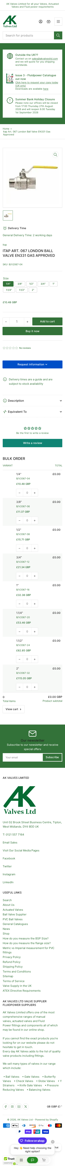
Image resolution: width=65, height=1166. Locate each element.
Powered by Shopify (46, 1119)
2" (33, 289)
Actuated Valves (13, 909)
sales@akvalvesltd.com (45, 58)
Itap (5, 244)
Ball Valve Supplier (15, 914)
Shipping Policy (13, 966)
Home (6, 128)
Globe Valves (46, 1081)
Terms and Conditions (17, 971)
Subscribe (52, 757)
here (45, 88)
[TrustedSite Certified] (13, 1160)
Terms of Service (14, 981)
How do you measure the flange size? (27, 943)
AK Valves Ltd (25, 1119)
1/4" (8, 283)
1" (54, 283)
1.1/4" (9, 289)
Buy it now (32, 331)
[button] (10, 348)
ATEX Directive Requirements (22, 990)
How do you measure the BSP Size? (26, 938)
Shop (6, 933)
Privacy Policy (12, 957)
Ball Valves (12, 1076)
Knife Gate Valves (31, 1085)
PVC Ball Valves (13, 919)
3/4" (43, 283)
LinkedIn (8, 882)
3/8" (20, 283)
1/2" (31, 283)
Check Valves (24, 1081)
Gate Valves (31, 1076)
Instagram (9, 874)
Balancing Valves (39, 1089)
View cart (12, 709)
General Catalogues (15, 924)
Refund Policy (11, 962)
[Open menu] (58, 21)
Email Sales (10, 842)
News (6, 929)
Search (7, 900)
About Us (8, 905)
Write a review (32, 443)
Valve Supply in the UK (17, 985)
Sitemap (8, 976)
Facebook (9, 858)
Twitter (7, 866)
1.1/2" (22, 289)
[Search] (58, 35)
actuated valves (22, 1021)
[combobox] (32, 35)
